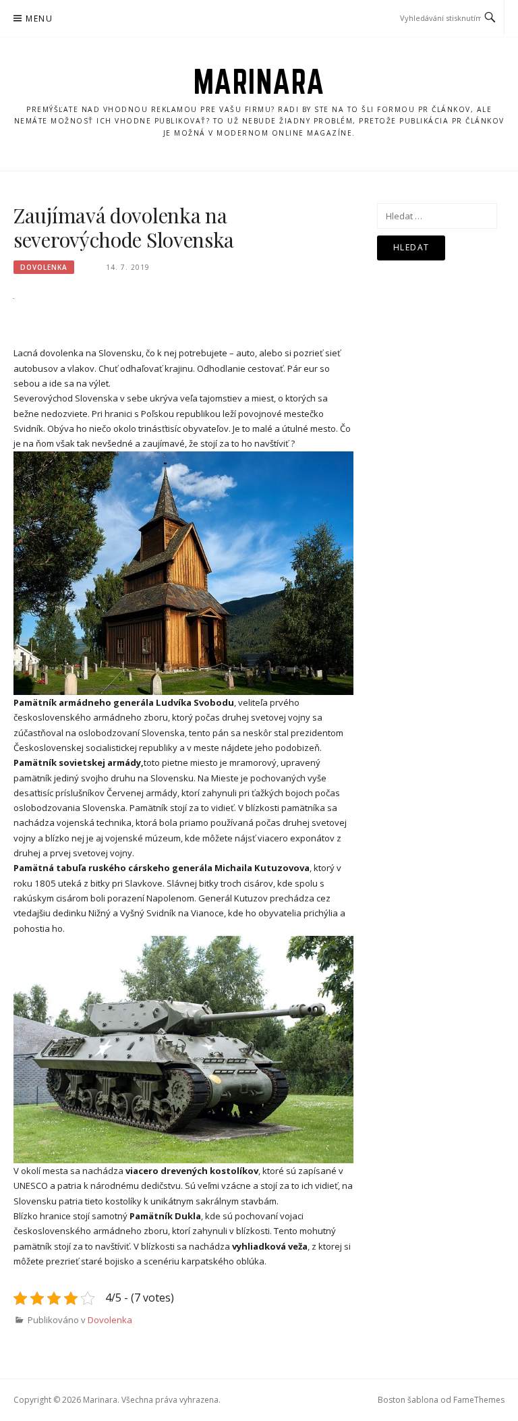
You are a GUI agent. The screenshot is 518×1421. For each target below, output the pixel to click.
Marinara (259, 81)
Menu (39, 18)
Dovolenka (43, 267)
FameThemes (479, 1399)
